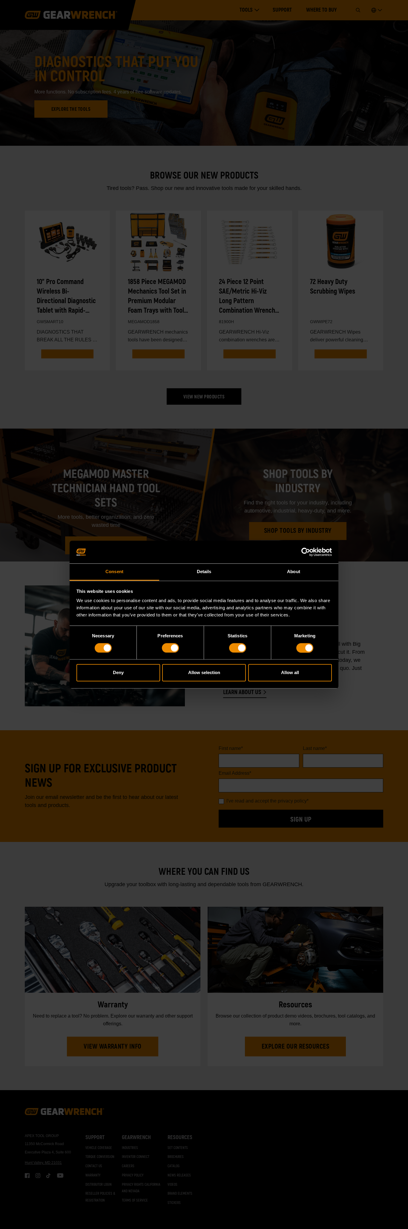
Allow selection (204, 672)
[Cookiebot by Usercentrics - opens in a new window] (306, 551)
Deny (118, 672)
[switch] (170, 648)
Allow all (290, 672)
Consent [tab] (114, 571)
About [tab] (293, 571)
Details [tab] (204, 571)
